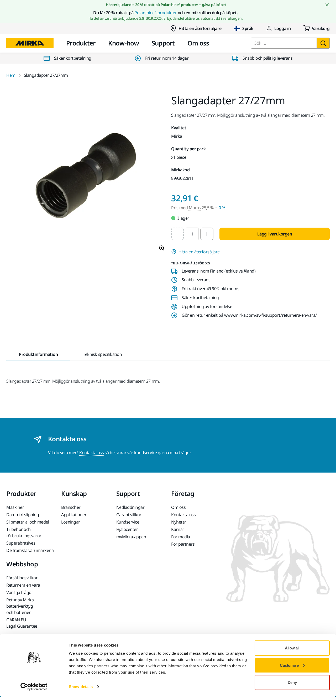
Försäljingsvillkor (22, 578)
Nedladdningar (130, 507)
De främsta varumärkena (30, 550)
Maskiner (15, 507)
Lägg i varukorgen (274, 234)
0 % (222, 208)
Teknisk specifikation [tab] (102, 354)
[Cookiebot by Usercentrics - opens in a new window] (34, 687)
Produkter (81, 43)
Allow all (292, 648)
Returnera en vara (23, 585)
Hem (10, 75)
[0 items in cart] (316, 28)
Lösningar (70, 522)
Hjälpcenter (127, 529)
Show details (81, 686)
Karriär (177, 529)
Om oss (198, 43)
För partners (183, 544)
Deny (292, 682)
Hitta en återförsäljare (199, 28)
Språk (247, 28)
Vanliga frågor (19, 592)
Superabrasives (20, 543)
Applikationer (73, 514)
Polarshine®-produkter (155, 13)
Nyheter (178, 522)
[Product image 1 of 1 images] (85, 175)
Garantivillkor (128, 514)
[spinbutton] (192, 234)
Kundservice (127, 522)
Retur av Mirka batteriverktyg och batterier (20, 606)
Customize (289, 665)
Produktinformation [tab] (38, 354)
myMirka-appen (131, 537)
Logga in (282, 28)
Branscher (71, 507)
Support (163, 43)
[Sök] (323, 43)
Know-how (123, 43)
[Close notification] (327, 4)
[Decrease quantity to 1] (177, 234)
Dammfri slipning (22, 514)
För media (180, 537)
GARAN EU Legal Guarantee (21, 623)
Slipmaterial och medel (27, 522)
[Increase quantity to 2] (207, 234)
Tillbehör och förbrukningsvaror (23, 532)
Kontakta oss (91, 452)
